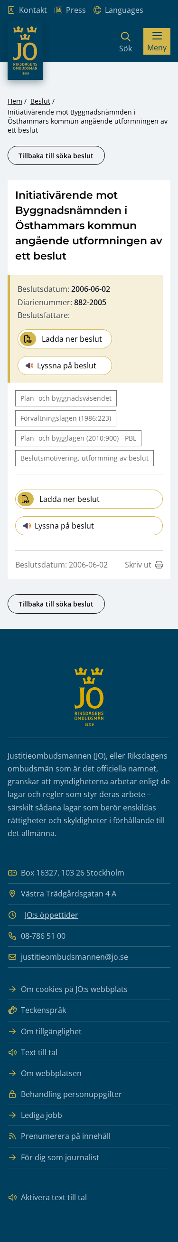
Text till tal (39, 1052)
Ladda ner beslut (72, 339)
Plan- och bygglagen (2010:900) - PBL (78, 438)
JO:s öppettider (51, 915)
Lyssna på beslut (66, 365)
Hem (15, 101)
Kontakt (33, 10)
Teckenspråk (43, 1010)
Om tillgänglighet (51, 1031)
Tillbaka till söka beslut (56, 155)
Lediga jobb (41, 1115)
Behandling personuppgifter (71, 1094)
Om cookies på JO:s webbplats (74, 989)
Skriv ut (138, 564)
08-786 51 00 (43, 936)
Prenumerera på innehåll (66, 1136)
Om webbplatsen (51, 1073)
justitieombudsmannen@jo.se (74, 957)
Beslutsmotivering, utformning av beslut (84, 457)
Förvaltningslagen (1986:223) (65, 418)
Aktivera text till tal (54, 1197)
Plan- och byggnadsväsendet (66, 398)
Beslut (40, 101)
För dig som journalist (60, 1157)
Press (76, 10)
